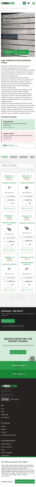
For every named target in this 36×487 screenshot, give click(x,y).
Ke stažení (3, 432)
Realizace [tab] (14, 157)
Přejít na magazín (18, 374)
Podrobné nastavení (6, 481)
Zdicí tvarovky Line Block (7, 10)
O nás (2, 409)
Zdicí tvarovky (23, 8)
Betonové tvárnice (13, 8)
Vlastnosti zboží (5, 455)
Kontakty (3, 429)
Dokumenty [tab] (23, 157)
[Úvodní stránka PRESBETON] (7, 3)
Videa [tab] (32, 157)
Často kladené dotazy (18, 365)
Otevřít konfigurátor (8, 127)
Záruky (3, 449)
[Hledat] (30, 165)
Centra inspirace (5, 417)
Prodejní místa (4, 414)
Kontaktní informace (6, 444)
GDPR (2, 411)
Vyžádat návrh (7, 139)
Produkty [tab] (4, 157)
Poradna (3, 426)
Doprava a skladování (6, 447)
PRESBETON (4, 8)
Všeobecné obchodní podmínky (8, 435)
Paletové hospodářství (6, 452)
